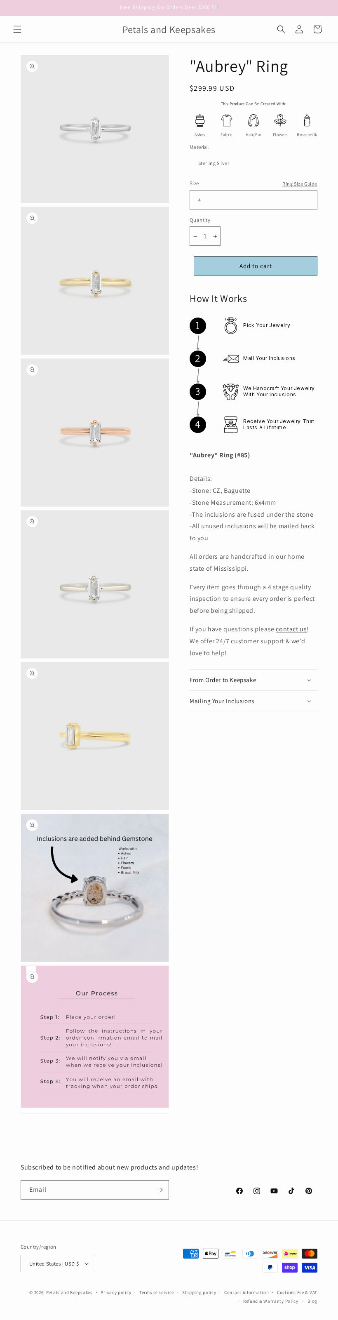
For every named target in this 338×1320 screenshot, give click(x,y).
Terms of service (156, 1292)
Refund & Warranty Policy (270, 1301)
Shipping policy (199, 1292)
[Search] (281, 29)
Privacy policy (116, 1292)
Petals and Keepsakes (69, 1292)
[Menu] (17, 29)
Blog (312, 1301)
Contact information (246, 1292)
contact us (291, 629)
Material (199, 147)
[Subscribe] (159, 1190)
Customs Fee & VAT (297, 1292)
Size (194, 183)
